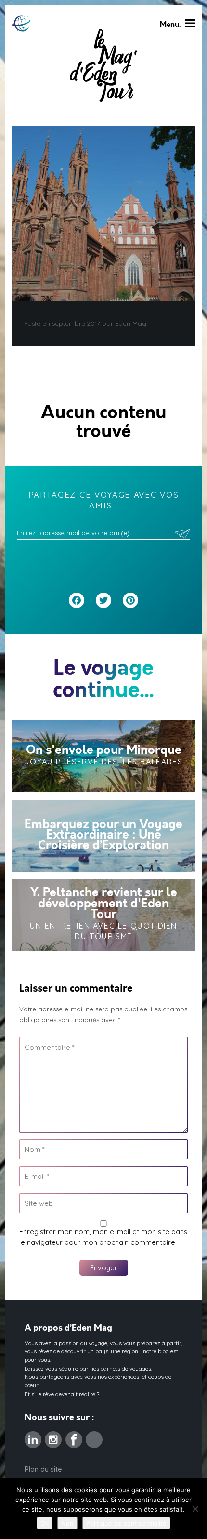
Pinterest (94, 1436)
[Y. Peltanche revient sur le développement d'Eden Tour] (103, 915)
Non (67, 1523)
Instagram (53, 1436)
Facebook (73, 1436)
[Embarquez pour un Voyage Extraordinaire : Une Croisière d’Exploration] (103, 836)
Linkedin (33, 1436)
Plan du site (43, 1469)
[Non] (195, 1508)
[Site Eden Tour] (21, 23)
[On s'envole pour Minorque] (103, 756)
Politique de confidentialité (126, 1523)
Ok (44, 1523)
